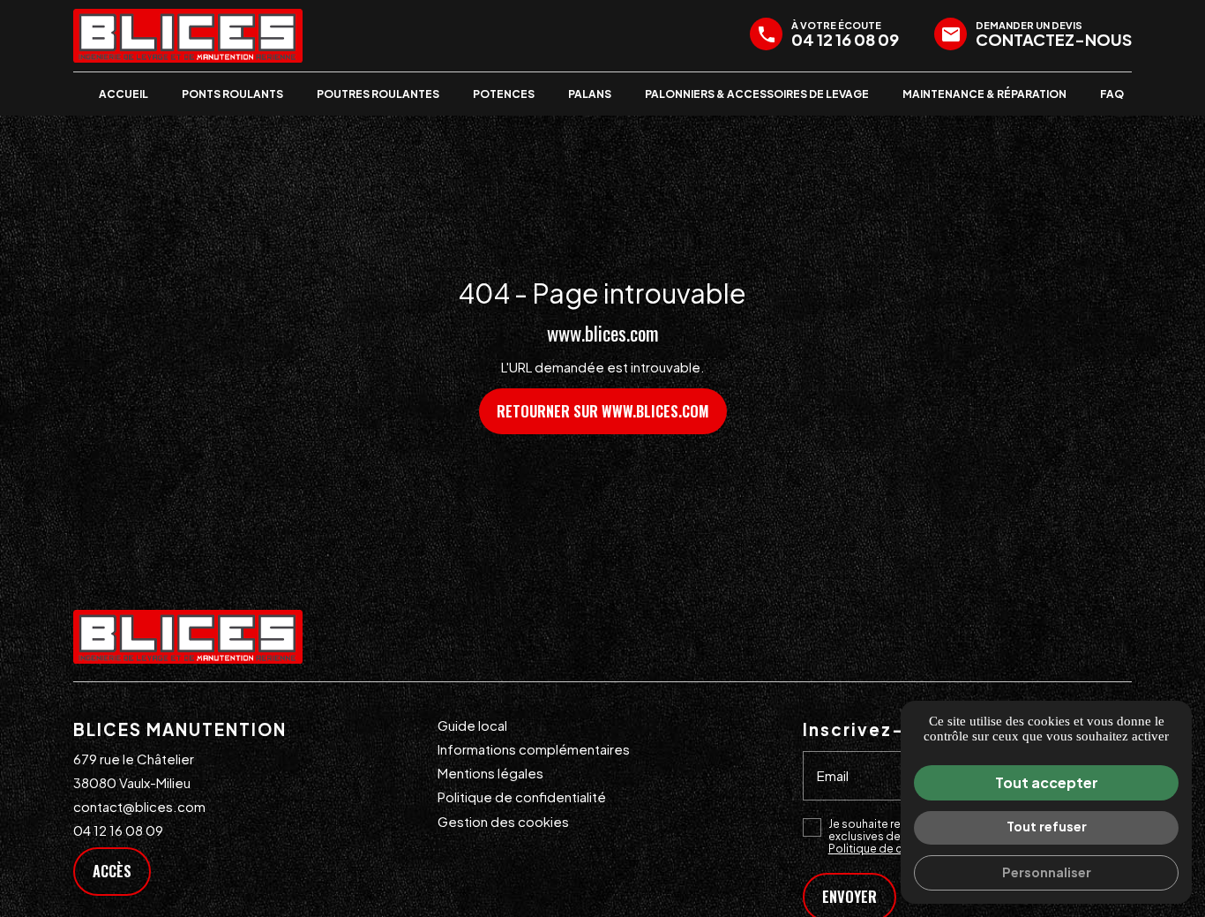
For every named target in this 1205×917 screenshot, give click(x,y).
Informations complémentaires (534, 748)
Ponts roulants (232, 94)
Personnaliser (1046, 872)
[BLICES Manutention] (188, 36)
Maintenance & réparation (984, 94)
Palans (589, 94)
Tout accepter (1046, 782)
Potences (504, 94)
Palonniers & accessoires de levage (757, 94)
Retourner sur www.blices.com (603, 411)
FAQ (1112, 94)
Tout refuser (1047, 826)
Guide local (472, 725)
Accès (112, 871)
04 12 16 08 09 (118, 830)
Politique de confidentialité (522, 796)
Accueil (123, 94)
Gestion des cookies (503, 821)
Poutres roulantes (378, 94)
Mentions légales (490, 772)
